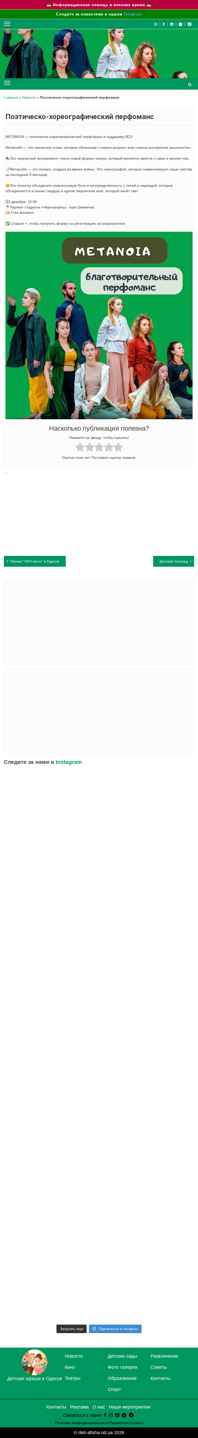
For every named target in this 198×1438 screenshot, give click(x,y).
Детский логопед (174, 561)
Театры (72, 1378)
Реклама (79, 1407)
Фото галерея (122, 1367)
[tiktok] (189, 24)
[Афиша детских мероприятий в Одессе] (34, 1373)
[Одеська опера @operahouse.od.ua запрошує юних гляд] (51, 964)
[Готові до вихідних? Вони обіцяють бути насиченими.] (51, 1183)
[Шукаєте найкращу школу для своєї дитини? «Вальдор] (147, 1183)
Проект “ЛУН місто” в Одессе (34, 561)
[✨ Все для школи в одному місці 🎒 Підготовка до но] (51, 1293)
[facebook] (105, 1415)
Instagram (69, 762)
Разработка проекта (126, 1423)
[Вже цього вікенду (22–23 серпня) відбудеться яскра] (51, 1019)
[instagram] (111, 1415)
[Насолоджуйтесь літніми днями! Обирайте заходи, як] (51, 1074)
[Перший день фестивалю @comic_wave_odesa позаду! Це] (51, 800)
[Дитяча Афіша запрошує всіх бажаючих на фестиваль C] (147, 800)
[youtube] (172, 24)
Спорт (114, 1389)
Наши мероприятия (130, 1407)
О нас (99, 1407)
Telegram (132, 14)
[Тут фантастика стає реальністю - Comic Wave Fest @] (147, 1238)
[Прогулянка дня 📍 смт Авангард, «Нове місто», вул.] (147, 909)
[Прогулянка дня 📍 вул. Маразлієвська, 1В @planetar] (51, 1129)
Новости (29, 97)
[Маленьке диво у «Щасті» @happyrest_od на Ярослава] (147, 1129)
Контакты (160, 1378)
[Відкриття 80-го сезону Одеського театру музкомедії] (147, 964)
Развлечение (164, 1356)
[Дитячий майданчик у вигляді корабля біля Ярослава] (147, 1019)
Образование (122, 1378)
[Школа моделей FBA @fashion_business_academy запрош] (147, 854)
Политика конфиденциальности (82, 1423)
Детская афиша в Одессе (34, 1378)
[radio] (80, 447)
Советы (159, 1367)
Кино (70, 1367)
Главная (11, 97)
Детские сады (122, 1356)
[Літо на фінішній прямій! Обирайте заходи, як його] (51, 854)
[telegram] (180, 24)
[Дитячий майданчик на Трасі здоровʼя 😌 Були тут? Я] (147, 1293)
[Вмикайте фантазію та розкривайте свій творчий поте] (147, 1074)
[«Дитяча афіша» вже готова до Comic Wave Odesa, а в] (51, 909)
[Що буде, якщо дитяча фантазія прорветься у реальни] (51, 1238)
